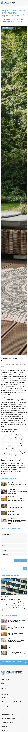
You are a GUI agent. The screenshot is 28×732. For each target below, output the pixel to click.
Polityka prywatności (7, 686)
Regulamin (4, 688)
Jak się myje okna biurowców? (10, 599)
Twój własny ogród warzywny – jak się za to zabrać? (17, 485)
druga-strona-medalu (10, 358)
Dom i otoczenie (7, 27)
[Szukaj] (25, 568)
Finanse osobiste (7, 714)
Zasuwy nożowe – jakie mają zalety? (16, 646)
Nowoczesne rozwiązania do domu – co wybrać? (17, 513)
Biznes (4, 697)
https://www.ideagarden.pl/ (13, 453)
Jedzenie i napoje (7, 722)
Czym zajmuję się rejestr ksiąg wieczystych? (17, 492)
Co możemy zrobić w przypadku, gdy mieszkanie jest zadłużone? (16, 627)
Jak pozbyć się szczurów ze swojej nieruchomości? (16, 506)
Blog (2, 683)
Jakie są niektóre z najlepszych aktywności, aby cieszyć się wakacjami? (16, 640)
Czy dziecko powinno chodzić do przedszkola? (16, 621)
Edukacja (5, 710)
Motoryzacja (6, 731)
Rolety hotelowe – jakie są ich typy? (16, 633)
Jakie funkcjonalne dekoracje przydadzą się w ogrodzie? (17, 499)
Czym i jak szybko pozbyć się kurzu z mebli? (11, 662)
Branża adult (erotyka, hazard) (11, 702)
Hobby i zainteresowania (9, 718)
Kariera (4, 726)
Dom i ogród (6, 706)
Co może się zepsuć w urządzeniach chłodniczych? (16, 653)
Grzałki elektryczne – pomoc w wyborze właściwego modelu (17, 522)
